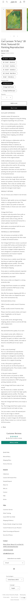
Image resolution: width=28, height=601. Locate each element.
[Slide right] (17, 36)
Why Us (5, 488)
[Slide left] (10, 36)
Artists (4, 499)
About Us (5, 485)
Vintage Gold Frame (8, 87)
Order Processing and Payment (11, 531)
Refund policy (23, 594)
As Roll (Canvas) (7, 83)
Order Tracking (7, 513)
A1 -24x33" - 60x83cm (9, 69)
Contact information (14, 599)
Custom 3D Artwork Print (9, 477)
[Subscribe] (22, 563)
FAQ (4, 495)
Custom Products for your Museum (12, 527)
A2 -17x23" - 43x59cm (9, 66)
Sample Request (7, 481)
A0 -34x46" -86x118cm (9, 73)
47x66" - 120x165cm (8, 77)
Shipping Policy (7, 460)
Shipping (3, 53)
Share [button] (4, 427)
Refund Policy (6, 456)
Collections (6, 474)
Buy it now (14, 108)
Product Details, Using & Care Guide (12, 524)
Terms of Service (7, 464)
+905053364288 (8, 550)
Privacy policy (6, 597)
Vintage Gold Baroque (9, 90)
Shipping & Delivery (8, 520)
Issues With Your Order (9, 517)
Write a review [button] (14, 442)
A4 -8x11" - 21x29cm (8, 58)
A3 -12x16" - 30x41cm (9, 62)
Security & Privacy (8, 535)
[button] (3, 2)
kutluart (7, 594)
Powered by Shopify (14, 594)
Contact (5, 492)
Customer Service (8, 509)
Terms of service (14, 597)
